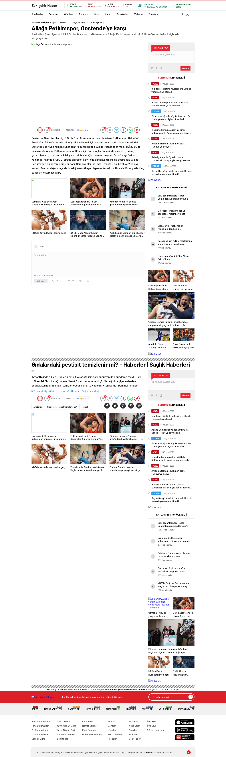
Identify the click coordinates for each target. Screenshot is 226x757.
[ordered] (69, 281)
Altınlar (111, 721)
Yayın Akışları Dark (66, 730)
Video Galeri (134, 725)
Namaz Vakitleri (53, 708)
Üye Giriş (151, 721)
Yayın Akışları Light (66, 725)
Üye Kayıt (152, 725)
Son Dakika (37, 14)
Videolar (138, 14)
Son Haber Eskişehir (40, 22)
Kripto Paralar (186, 708)
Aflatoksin (38, 407)
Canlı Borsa (87, 721)
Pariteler (147, 708)
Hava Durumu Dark (41, 725)
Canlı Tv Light (38, 738)
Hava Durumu (93, 708)
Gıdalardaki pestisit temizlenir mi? (62, 407)
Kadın (108, 14)
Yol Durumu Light (40, 730)
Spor (96, 14)
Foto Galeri (123, 14)
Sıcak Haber (135, 738)
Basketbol (64, 22)
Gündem (68, 14)
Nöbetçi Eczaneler (66, 734)
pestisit (84, 407)
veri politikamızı (147, 752)
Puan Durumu (113, 708)
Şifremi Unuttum (155, 730)
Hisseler (131, 708)
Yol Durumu (165, 708)
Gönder (40, 281)
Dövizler (112, 725)
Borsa (35, 708)
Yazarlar (133, 730)
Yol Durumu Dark (40, 734)
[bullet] (73, 281)
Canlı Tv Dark (63, 721)
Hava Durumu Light (41, 721)
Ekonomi (84, 14)
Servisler (54, 14)
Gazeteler (154, 14)
